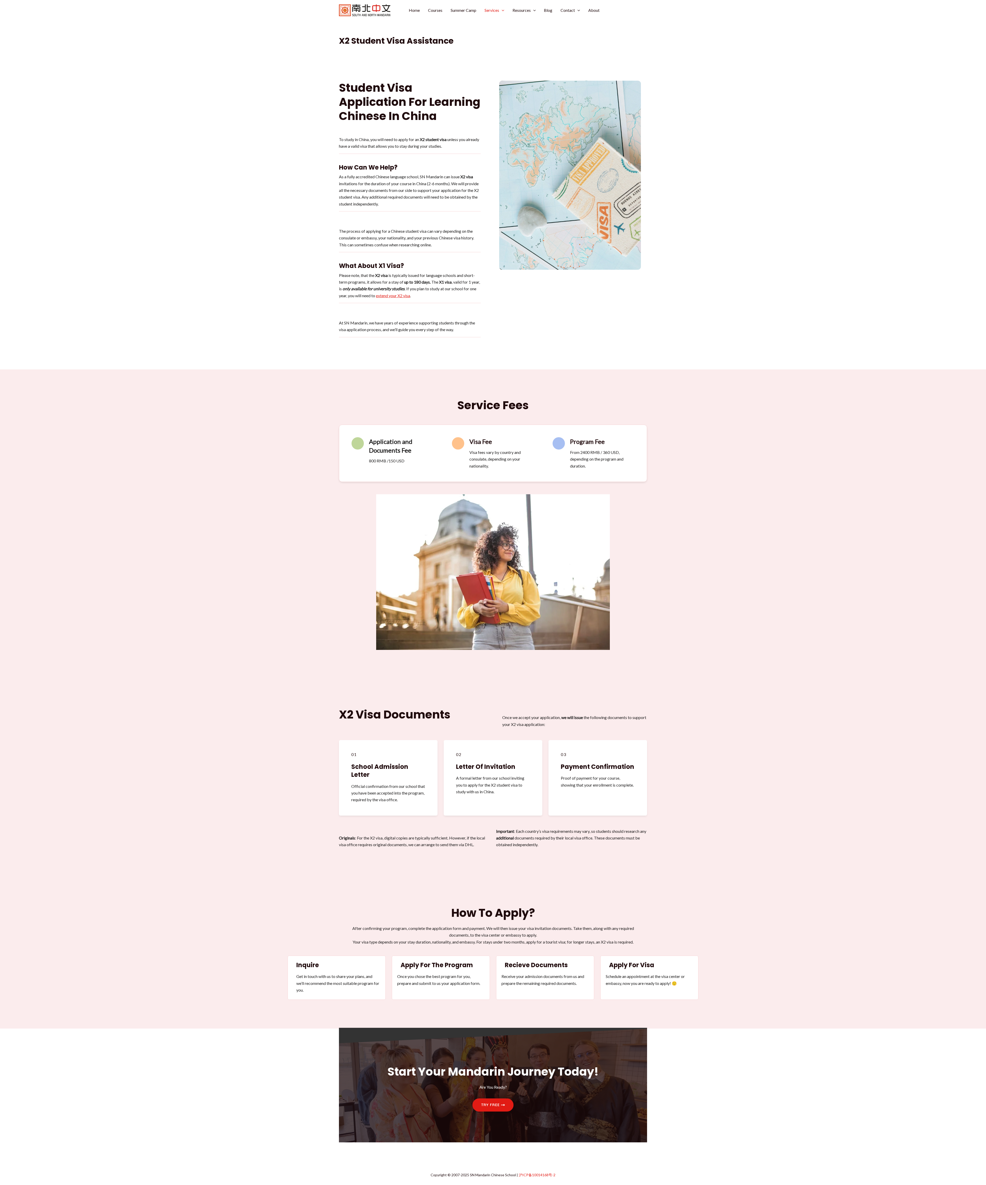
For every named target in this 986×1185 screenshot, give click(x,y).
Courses (435, 10)
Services (492, 10)
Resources (522, 10)
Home (414, 10)
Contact (568, 10)
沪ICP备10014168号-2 (537, 1175)
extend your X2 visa (393, 295)
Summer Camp (463, 10)
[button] (501, 10)
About (594, 10)
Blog (548, 10)
